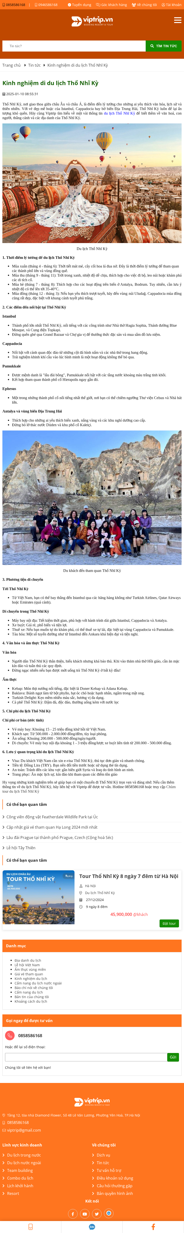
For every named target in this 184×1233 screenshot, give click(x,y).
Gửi (173, 1057)
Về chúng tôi (146, 4)
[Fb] (73, 1214)
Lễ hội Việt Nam (27, 965)
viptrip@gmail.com (24, 1130)
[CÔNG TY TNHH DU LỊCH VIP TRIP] (92, 21)
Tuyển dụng (81, 4)
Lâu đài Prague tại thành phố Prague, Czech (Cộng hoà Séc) (59, 837)
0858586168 (15, 4)
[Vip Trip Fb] (153, 1227)
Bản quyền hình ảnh (115, 1193)
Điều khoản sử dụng (115, 1178)
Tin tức (103, 1162)
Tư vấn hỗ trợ (109, 1170)
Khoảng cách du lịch (31, 1001)
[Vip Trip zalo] (92, 1227)
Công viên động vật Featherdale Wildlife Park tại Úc (52, 817)
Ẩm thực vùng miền (30, 969)
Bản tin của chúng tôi (32, 997)
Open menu (177, 20)
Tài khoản (173, 4)
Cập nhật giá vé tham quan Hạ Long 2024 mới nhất (52, 827)
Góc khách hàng (113, 4)
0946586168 (47, 4)
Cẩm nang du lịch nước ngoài (38, 983)
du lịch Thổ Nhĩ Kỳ (119, 113)
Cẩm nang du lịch (29, 992)
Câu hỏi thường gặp (114, 1185)
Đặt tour (169, 923)
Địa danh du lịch (28, 960)
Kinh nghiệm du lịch (31, 978)
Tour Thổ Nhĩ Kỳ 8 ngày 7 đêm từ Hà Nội (128, 876)
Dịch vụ (103, 1155)
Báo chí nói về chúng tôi (34, 987)
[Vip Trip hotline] (30, 1227)
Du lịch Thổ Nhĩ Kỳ (100, 892)
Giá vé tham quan (29, 974)
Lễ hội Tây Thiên (20, 847)
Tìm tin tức (166, 46)
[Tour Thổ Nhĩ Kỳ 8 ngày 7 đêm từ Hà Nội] (39, 897)
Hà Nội (90, 886)
